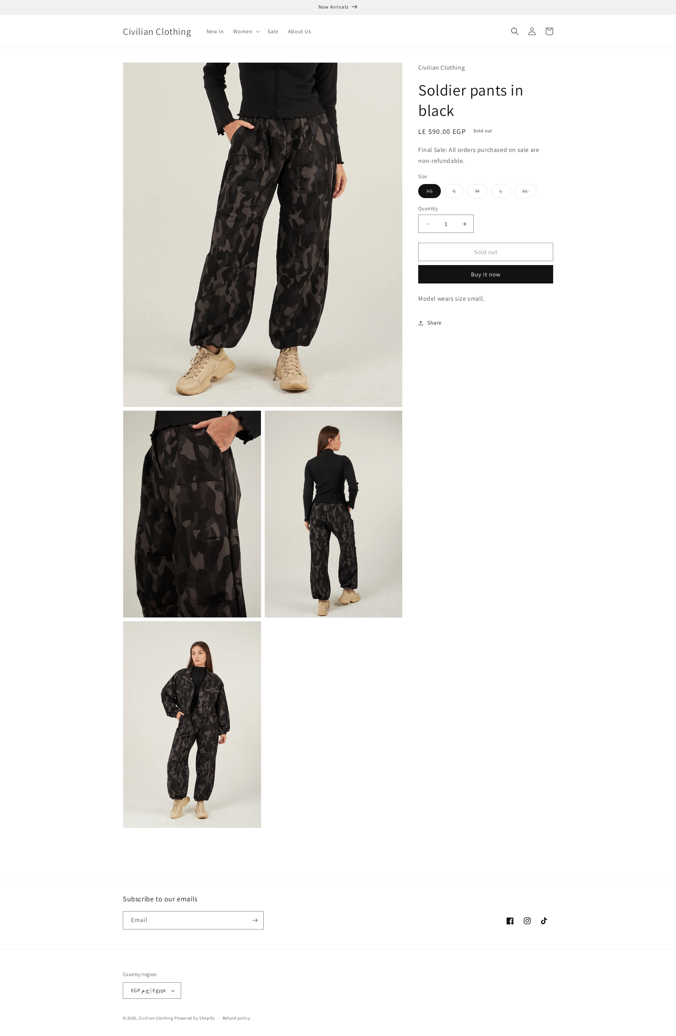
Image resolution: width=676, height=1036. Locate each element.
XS (433, 192)
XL (529, 192)
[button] (245, 31)
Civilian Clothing (156, 1018)
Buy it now (486, 274)
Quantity (428, 208)
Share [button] (434, 322)
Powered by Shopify (194, 1018)
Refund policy (236, 1018)
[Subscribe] (254, 920)
